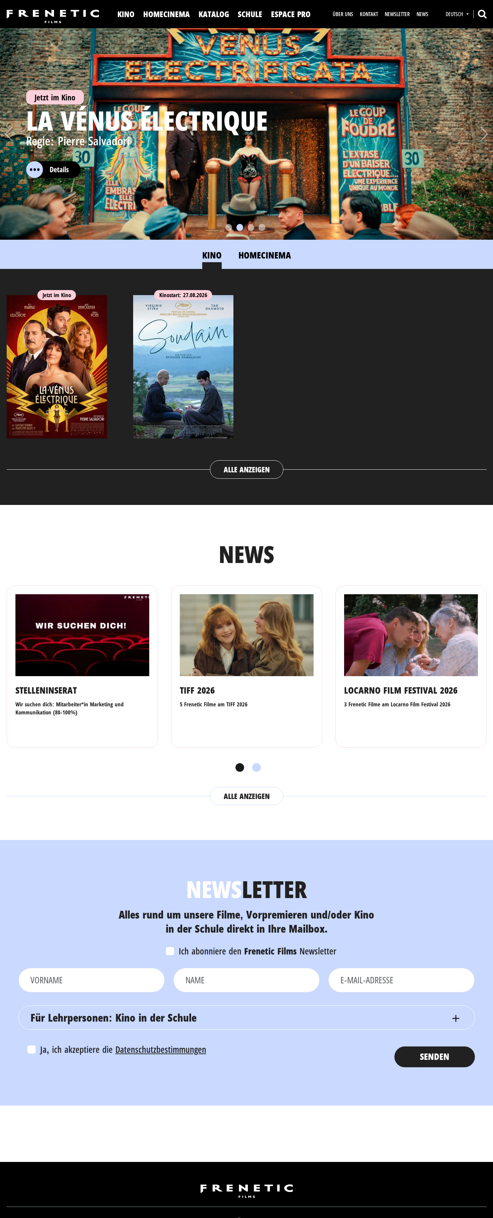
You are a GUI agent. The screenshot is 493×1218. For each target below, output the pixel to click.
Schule (250, 13)
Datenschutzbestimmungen (160, 1049)
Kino (125, 13)
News (422, 14)
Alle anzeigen (247, 469)
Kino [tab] (212, 255)
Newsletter (397, 14)
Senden (434, 1056)
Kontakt (369, 14)
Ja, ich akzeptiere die (123, 1049)
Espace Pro (291, 13)
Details (59, 169)
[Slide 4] (262, 227)
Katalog (214, 13)
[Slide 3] (251, 227)
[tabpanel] (247, 380)
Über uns (343, 14)
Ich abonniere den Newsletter (257, 951)
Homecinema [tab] (264, 255)
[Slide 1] (228, 227)
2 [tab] (255, 767)
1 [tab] (238, 767)
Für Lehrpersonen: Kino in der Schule (114, 1017)
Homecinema (166, 13)
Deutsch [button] (455, 14)
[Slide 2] (239, 227)
